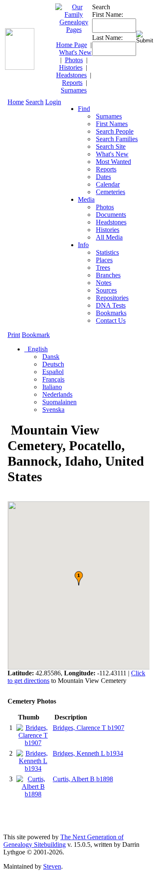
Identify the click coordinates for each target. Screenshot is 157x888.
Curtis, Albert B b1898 (83, 779)
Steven (52, 866)
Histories (70, 67)
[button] (79, 578)
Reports (72, 82)
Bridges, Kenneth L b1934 (88, 753)
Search (35, 101)
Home (16, 101)
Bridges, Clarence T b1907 (88, 727)
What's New (75, 52)
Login (53, 101)
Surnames (74, 90)
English (37, 349)
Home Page (71, 44)
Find (84, 108)
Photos (74, 59)
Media (86, 199)
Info (83, 244)
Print (14, 334)
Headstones (71, 75)
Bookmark (36, 334)
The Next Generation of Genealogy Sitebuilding (63, 840)
